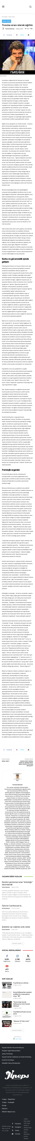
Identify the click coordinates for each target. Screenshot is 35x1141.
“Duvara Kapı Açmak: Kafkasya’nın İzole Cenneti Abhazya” (21, 1004)
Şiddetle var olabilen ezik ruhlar (16, 927)
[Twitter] (12, 1130)
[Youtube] (12, 1134)
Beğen (7, 955)
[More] (28, 35)
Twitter (17, 1130)
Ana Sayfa (4, 17)
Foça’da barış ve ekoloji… (21, 983)
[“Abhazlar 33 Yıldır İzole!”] (7, 1023)
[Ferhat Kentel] (3, 28)
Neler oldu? (5, 761)
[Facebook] (12, 1123)
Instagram (18, 1127)
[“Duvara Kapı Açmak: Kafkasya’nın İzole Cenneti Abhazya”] (7, 1004)
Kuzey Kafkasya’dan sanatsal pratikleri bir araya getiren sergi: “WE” (22, 994)
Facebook (18, 1123)
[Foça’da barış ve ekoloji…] (7, 985)
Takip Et (17, 955)
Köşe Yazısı (12, 17)
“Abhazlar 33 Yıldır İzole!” (21, 1021)
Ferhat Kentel (9, 28)
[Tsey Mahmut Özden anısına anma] (7, 1014)
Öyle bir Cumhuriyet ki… (12, 906)
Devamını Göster (16, 943)
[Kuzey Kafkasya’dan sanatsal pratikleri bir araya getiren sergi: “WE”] (7, 994)
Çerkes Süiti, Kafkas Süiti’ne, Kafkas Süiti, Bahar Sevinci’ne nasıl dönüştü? (26, 763)
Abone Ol (7, 965)
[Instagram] (12, 1127)
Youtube (17, 1134)
